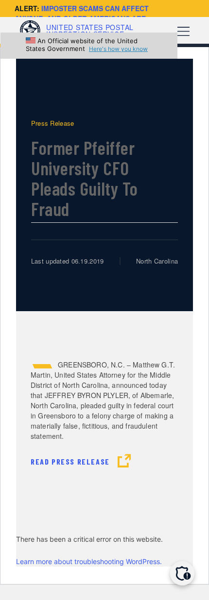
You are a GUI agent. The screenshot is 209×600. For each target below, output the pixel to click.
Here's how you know (118, 48)
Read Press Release (71, 461)
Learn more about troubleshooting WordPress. (89, 561)
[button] (182, 573)
